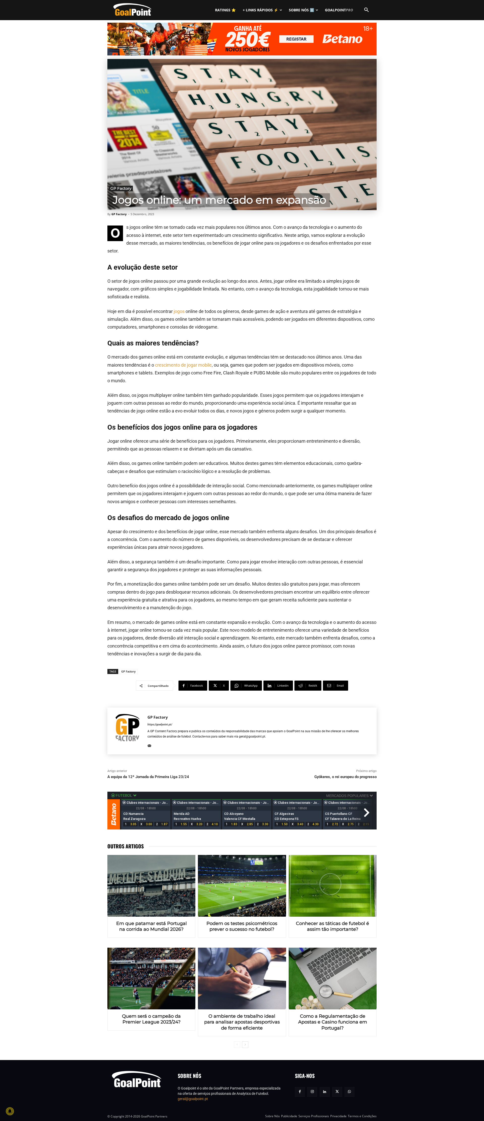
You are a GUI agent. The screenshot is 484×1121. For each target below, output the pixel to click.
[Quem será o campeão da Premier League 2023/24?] (151, 978)
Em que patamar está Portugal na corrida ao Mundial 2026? (151, 926)
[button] (366, 10)
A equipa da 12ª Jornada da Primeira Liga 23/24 (148, 777)
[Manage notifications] (10, 1111)
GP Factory (120, 188)
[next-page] (245, 1044)
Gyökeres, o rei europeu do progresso (345, 777)
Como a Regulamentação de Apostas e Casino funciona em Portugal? (332, 1022)
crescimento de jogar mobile (183, 365)
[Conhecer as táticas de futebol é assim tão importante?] (333, 886)
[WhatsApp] (349, 1092)
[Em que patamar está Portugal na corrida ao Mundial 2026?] (151, 886)
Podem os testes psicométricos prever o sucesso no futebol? (241, 926)
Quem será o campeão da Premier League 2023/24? (151, 1019)
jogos (179, 311)
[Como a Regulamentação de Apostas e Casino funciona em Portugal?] (333, 978)
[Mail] (149, 745)
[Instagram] (312, 1092)
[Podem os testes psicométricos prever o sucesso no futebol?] (242, 886)
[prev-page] (237, 1044)
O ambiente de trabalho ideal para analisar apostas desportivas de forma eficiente (242, 1022)
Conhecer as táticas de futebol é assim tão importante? (332, 926)
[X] (337, 1092)
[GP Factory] (127, 731)
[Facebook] (300, 1092)
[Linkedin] (324, 1092)
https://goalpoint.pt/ (159, 724)
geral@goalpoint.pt (193, 1099)
